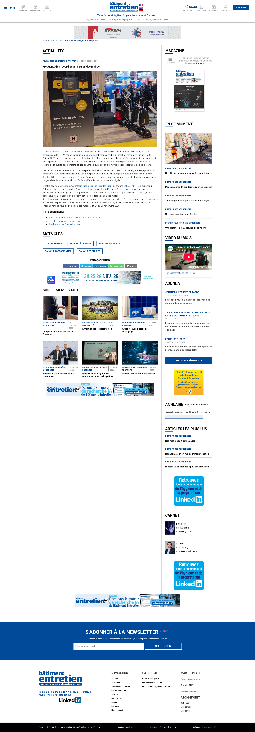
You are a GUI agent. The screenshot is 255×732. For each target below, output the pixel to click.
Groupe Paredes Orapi (101, 186)
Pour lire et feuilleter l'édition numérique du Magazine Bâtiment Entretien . (195, 61)
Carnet (114, 702)
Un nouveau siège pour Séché (181, 214)
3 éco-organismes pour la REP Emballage (187, 200)
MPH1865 (136, 186)
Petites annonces (118, 690)
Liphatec (141, 192)
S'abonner (241, 7)
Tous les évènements (189, 360)
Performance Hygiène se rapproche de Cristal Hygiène (97, 375)
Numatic (73, 177)
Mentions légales (125, 727)
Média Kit (115, 706)
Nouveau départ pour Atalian (180, 439)
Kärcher (46, 177)
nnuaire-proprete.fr (189, 692)
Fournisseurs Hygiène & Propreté (153, 19)
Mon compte (186, 707)
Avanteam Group (80, 186)
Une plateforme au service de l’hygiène (185, 228)
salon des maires (89, 251)
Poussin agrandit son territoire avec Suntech (188, 187)
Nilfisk (54, 177)
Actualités (57, 40)
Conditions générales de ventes (163, 727)
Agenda (114, 694)
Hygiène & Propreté (96, 19)
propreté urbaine (80, 243)
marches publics (109, 243)
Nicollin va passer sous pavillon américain (187, 173)
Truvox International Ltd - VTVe (180, 273)
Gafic (126, 186)
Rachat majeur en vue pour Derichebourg (187, 451)
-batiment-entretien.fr (190, 679)
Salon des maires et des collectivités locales (68, 151)
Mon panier (185, 711)
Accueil (46, 40)
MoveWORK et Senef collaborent (139, 373)
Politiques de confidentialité (204, 727)
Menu (11, 8)
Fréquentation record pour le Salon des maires (71, 66)
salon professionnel (58, 251)
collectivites (53, 243)
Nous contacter (118, 710)
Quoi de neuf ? (117, 698)
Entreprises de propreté (121, 19)
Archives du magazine (120, 686)
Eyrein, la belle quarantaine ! (97, 329)
